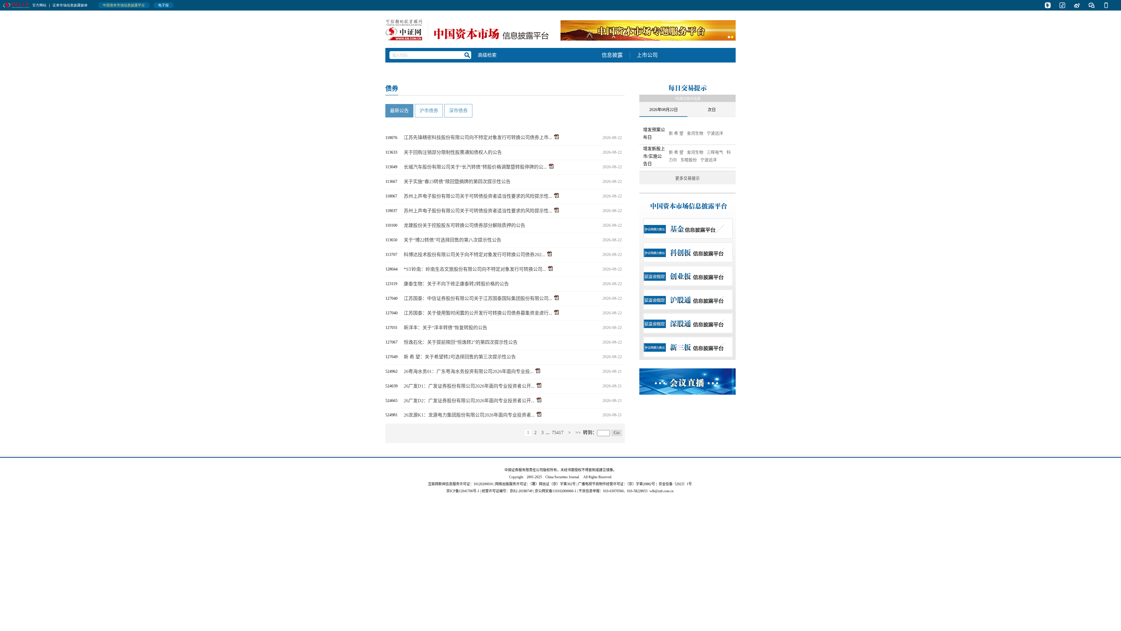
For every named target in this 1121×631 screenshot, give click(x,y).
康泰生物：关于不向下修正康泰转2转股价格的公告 (456, 283)
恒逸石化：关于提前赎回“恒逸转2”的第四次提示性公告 (461, 342)
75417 (557, 432)
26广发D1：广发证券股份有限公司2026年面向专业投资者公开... (469, 386)
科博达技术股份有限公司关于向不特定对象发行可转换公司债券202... (474, 254)
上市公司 (647, 55)
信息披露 (612, 55)
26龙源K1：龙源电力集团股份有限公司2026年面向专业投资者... (469, 414)
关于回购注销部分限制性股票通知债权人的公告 (453, 152)
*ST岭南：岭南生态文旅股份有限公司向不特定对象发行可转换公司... (475, 269)
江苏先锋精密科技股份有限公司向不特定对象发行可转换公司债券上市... (478, 137)
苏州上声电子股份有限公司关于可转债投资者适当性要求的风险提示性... (478, 196)
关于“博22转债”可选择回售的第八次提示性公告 (452, 240)
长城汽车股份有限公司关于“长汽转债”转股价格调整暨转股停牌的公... (475, 166)
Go (616, 432)
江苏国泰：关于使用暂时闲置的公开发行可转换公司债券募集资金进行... (478, 313)
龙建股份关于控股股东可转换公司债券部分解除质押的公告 (464, 225)
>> (578, 432)
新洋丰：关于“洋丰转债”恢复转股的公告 (445, 327)
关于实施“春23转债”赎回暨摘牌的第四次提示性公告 (457, 181)
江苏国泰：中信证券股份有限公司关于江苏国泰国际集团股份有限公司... (478, 298)
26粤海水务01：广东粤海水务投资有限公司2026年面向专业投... (468, 371)
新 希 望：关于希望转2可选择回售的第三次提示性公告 (460, 356)
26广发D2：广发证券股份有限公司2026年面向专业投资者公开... (469, 400)
